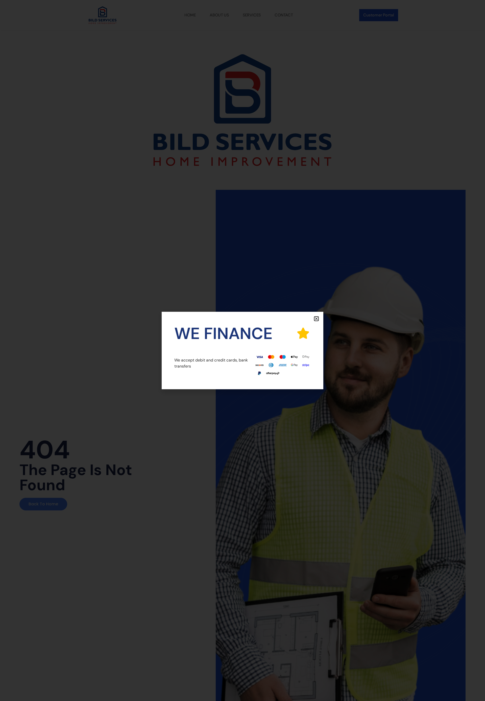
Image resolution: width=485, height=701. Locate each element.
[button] (316, 319)
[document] (242, 350)
